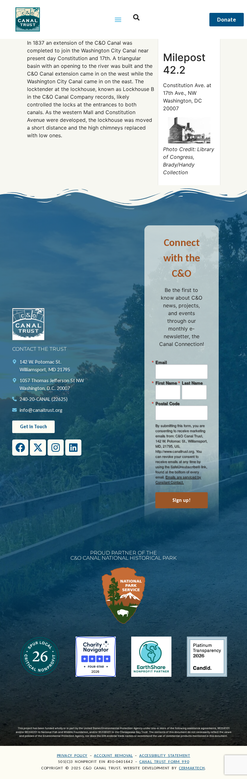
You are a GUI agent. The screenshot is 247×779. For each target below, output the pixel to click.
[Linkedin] (73, 447)
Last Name (192, 383)
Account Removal (113, 755)
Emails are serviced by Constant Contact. (178, 479)
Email (161, 362)
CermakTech (192, 767)
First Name (166, 383)
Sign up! (181, 500)
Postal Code (167, 403)
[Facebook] (20, 447)
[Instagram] (56, 447)
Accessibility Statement (164, 755)
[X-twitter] (38, 447)
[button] (118, 19)
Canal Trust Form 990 (164, 761)
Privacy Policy (72, 755)
